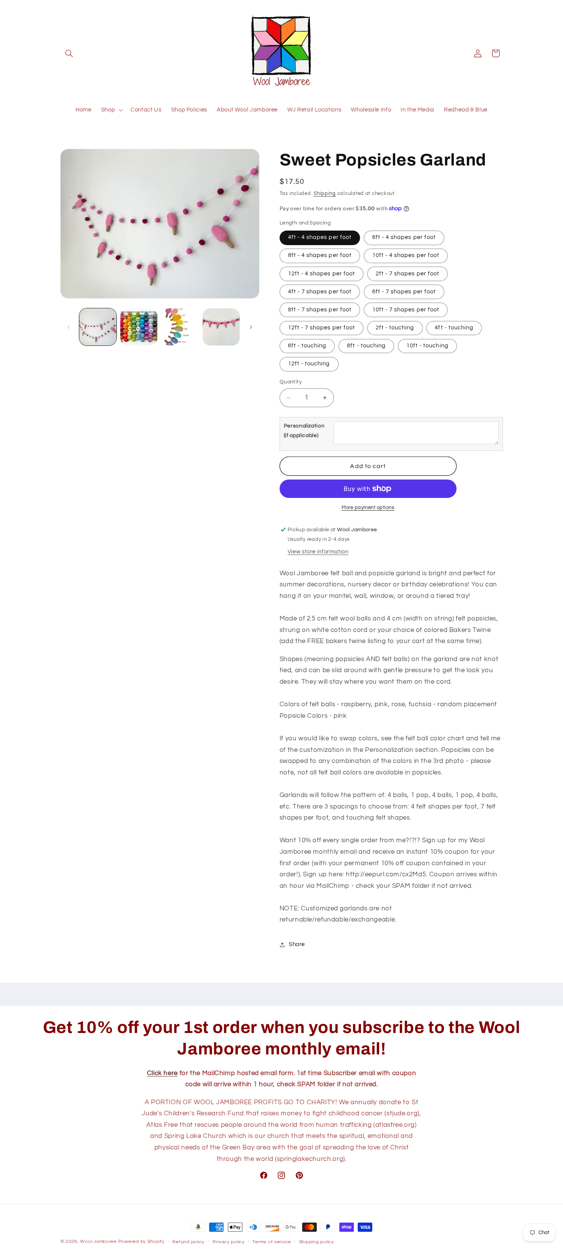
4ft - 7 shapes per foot (320, 292)
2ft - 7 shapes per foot (407, 274)
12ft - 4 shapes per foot (321, 274)
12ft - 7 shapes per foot (321, 328)
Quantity (291, 382)
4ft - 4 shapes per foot (320, 238)
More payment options (368, 507)
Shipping (325, 193)
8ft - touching (366, 346)
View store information (318, 552)
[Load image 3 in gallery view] (180, 326)
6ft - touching (307, 346)
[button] (69, 53)
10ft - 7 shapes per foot (405, 310)
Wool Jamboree (98, 1241)
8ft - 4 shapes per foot (320, 256)
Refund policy (188, 1242)
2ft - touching (395, 328)
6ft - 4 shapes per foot (404, 238)
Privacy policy (229, 1242)
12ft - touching (309, 364)
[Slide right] (250, 327)
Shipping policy (316, 1242)
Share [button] (297, 945)
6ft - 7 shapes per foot (404, 292)
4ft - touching (454, 328)
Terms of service (271, 1242)
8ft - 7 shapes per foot (320, 310)
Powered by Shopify (141, 1241)
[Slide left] (69, 327)
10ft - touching (427, 346)
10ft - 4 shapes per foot (405, 256)
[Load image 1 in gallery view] (97, 326)
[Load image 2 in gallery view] (138, 326)
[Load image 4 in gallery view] (221, 326)
